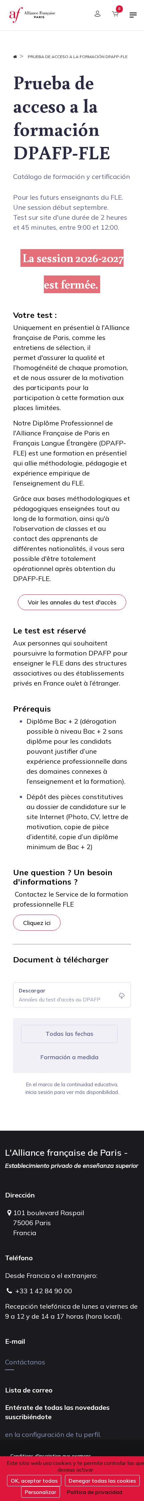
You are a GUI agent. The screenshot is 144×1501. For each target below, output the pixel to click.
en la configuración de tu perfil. (53, 1434)
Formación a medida (69, 1057)
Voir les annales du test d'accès (72, 602)
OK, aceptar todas (34, 1480)
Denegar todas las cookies (102, 1480)
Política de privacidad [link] (94, 1492)
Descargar (32, 990)
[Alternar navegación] (133, 17)
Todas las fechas (69, 1034)
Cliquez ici (37, 922)
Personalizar (40, 1492)
